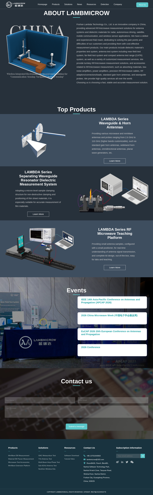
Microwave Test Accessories (18, 462)
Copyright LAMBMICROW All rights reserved (65, 492)
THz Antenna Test (45, 459)
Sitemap (87, 492)
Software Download (71, 455)
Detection (105, 4)
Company (118, 4)
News (79, 4)
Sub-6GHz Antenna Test (47, 466)
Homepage (42, 4)
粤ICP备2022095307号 (98, 492)
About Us (142, 5)
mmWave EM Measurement (18, 455)
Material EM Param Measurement (21, 459)
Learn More (114, 161)
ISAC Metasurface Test (47, 455)
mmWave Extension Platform (19, 466)
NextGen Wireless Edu (46, 469)
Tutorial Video (69, 459)
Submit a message (76, 426)
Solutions (68, 4)
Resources (91, 4)
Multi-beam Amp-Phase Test (49, 462)
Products (56, 4)
